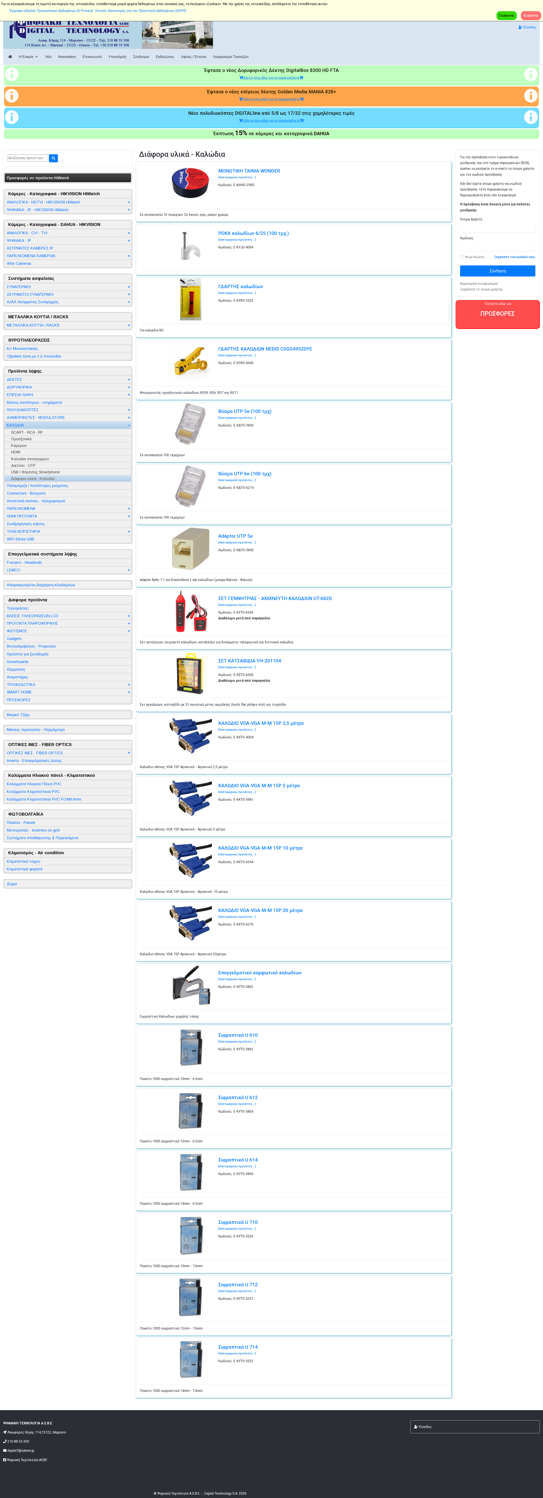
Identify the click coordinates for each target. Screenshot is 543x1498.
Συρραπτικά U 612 (238, 1100)
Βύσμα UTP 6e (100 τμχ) (245, 476)
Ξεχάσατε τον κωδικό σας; (514, 257)
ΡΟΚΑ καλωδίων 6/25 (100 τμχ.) (253, 235)
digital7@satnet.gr (20, 1451)
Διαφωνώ (530, 15)
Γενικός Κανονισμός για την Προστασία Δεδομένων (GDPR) (140, 11)
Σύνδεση (498, 271)
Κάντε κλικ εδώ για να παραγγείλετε (271, 78)
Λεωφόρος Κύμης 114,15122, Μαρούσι (36, 1432)
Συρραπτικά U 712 (238, 1287)
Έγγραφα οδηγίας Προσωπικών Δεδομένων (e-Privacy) (51, 11)
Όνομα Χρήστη (471, 219)
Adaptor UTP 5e (237, 538)
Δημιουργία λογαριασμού (479, 284)
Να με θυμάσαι (475, 257)
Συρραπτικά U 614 (238, 1162)
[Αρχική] (10, 56)
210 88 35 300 (18, 1441)
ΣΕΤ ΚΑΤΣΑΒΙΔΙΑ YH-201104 (249, 663)
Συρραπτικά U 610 (238, 1037)
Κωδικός (467, 238)
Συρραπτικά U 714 (238, 1349)
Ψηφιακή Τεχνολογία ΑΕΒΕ (27, 1460)
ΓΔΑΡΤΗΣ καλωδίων (240, 289)
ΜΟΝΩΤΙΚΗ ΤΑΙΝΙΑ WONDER (249, 173)
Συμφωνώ (506, 15)
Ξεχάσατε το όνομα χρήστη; (481, 289)
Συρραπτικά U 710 (238, 1224)
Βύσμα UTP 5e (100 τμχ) (245, 413)
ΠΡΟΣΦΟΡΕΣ (497, 313)
